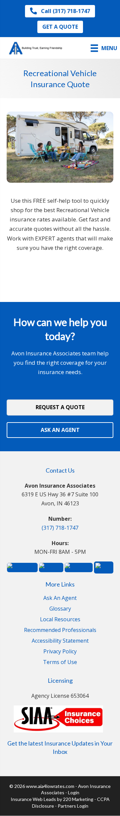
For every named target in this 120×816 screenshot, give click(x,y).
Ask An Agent (60, 598)
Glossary (60, 609)
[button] (60, 11)
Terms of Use (60, 662)
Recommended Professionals (60, 630)
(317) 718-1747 (60, 527)
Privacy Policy (60, 652)
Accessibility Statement (60, 641)
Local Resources (60, 620)
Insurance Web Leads (33, 799)
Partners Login (73, 806)
